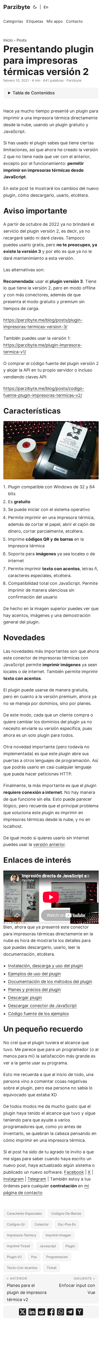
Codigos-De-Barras (66, 1213)
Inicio (8, 40)
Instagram (13, 1178)
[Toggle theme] (35, 7)
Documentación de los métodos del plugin (50, 981)
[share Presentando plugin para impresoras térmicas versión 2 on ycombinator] (79, 1311)
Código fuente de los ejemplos (38, 1013)
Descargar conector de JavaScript (42, 1005)
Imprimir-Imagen (58, 1235)
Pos (34, 1257)
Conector (41, 1224)
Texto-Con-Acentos (22, 1268)
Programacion (57, 1257)
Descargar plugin (25, 997)
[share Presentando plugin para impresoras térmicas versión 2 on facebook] (51, 1311)
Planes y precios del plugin (34, 989)
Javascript (48, 1246)
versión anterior (49, 844)
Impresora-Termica (21, 1235)
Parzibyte (16, 7)
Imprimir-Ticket (18, 1246)
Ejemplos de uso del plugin (34, 973)
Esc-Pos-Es (67, 1224)
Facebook (74, 1172)
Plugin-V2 (14, 1257)
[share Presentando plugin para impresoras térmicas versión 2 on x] (22, 1311)
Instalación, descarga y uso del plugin (45, 965)
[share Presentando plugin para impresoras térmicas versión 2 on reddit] (41, 1311)
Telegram (37, 1178)
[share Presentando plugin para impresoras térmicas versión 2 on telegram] (70, 1311)
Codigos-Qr (16, 1224)
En (46, 7)
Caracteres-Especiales (24, 1213)
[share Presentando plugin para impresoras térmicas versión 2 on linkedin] (32, 1311)
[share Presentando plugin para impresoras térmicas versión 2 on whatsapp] (60, 1311)
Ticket (51, 1268)
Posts (22, 40)
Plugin (70, 1246)
